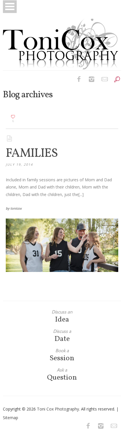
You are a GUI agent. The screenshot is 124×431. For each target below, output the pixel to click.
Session (62, 355)
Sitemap (10, 417)
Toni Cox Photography (58, 409)
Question (62, 374)
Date (62, 336)
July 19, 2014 (19, 164)
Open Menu (10, 6)
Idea (62, 316)
